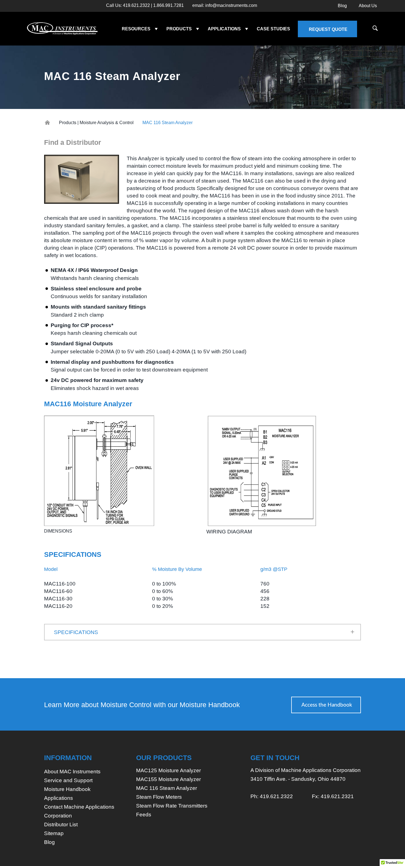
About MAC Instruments (72, 771)
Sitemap (54, 833)
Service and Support (68, 780)
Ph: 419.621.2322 (271, 796)
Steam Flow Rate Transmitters (171, 806)
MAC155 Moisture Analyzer (168, 779)
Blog (342, 5)
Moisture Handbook (67, 789)
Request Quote (328, 29)
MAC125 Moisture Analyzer (168, 770)
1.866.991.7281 (168, 5)
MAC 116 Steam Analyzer (166, 788)
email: (224, 5)
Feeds (143, 814)
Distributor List (61, 824)
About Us (368, 5)
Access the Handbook (326, 705)
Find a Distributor (72, 142)
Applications (58, 798)
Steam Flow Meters (159, 797)
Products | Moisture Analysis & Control (96, 122)
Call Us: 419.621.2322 (128, 5)
